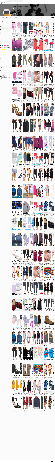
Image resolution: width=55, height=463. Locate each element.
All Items (2, 75)
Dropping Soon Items (4, 78)
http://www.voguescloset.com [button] (18, 14)
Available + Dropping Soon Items (5, 77)
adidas (2, 32)
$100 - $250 (3, 56)
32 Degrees (3, 30)
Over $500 (2, 58)
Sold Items (2, 79)
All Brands (2, 29)
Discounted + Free (3, 67)
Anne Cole (2, 33)
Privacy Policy (36, 461)
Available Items (3, 76)
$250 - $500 (3, 57)
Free (1, 66)
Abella (2, 31)
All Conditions (3, 70)
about (50, 17)
